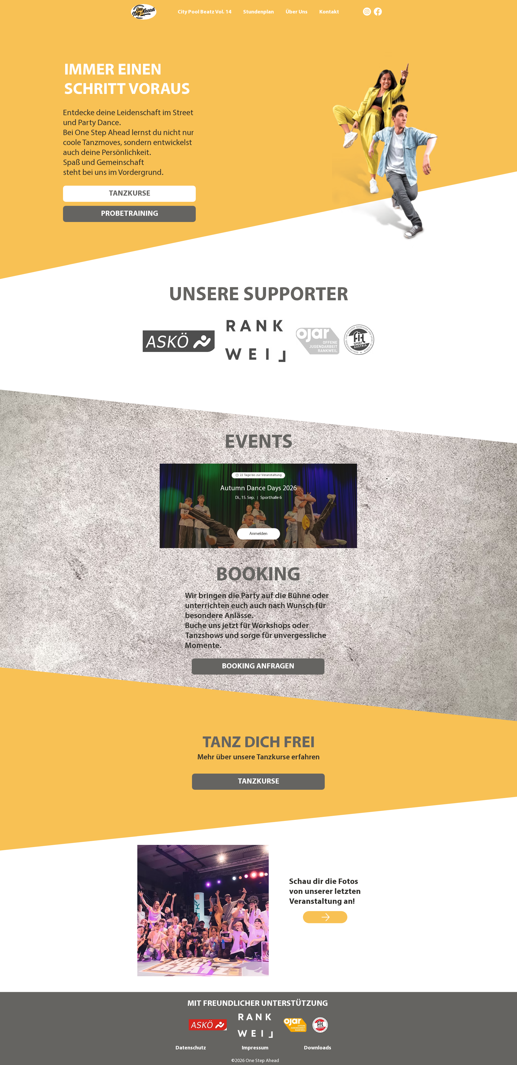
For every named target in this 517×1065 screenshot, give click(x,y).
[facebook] (378, 12)
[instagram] (367, 12)
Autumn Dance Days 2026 (258, 488)
